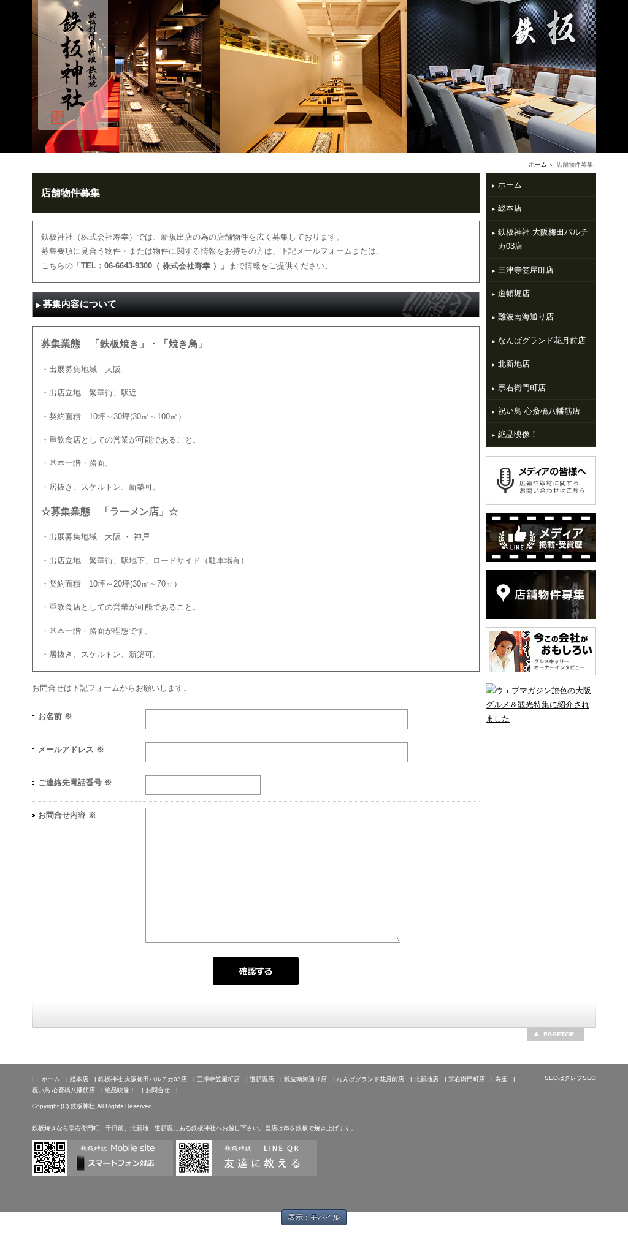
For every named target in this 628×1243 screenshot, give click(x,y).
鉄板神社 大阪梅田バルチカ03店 (543, 239)
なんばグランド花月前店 (542, 340)
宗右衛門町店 (522, 387)
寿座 (501, 1079)
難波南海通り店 (526, 316)
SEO (551, 1077)
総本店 (510, 208)
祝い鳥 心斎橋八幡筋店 (539, 411)
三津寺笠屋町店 (526, 270)
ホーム (538, 164)
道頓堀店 (514, 293)
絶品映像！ (518, 434)
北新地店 (514, 363)
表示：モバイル (314, 1217)
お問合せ (157, 1090)
